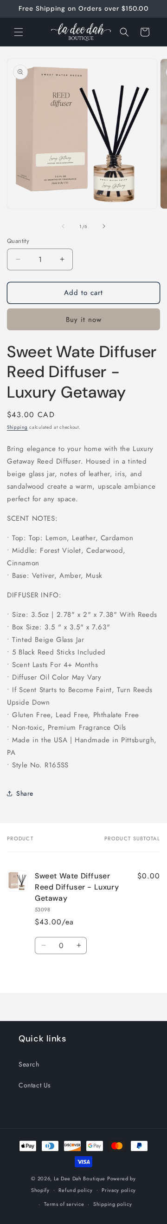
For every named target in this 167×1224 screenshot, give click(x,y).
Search (29, 1064)
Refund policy (75, 1190)
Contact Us (35, 1085)
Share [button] (24, 793)
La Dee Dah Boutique (79, 1178)
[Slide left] (63, 226)
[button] (18, 32)
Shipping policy (112, 1204)
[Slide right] (104, 226)
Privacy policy (119, 1190)
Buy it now (84, 319)
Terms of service (64, 1204)
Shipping (17, 427)
